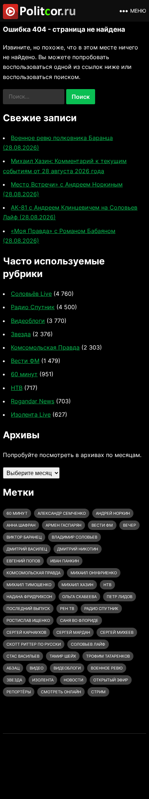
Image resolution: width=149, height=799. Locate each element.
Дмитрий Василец (27, 549)
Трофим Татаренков (108, 656)
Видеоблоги (28, 320)
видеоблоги (67, 668)
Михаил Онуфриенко (94, 572)
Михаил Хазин (77, 584)
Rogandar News (32, 401)
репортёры (19, 691)
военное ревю (107, 668)
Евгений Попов (23, 560)
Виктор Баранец (24, 537)
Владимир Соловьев (74, 537)
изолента (43, 679)
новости (73, 679)
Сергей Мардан (73, 632)
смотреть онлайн (61, 691)
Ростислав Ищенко (28, 620)
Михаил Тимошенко (29, 584)
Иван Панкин (64, 560)
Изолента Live (31, 414)
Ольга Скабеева (79, 596)
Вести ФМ (25, 360)
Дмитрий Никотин (77, 549)
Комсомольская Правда (45, 347)
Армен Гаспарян (63, 525)
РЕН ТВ (67, 608)
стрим (98, 691)
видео (36, 668)
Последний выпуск (28, 608)
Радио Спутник (33, 307)
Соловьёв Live (31, 293)
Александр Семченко (62, 513)
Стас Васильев (23, 656)
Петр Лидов (119, 596)
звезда (14, 679)
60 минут (24, 374)
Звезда (21, 334)
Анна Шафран (21, 525)
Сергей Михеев (116, 632)
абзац (13, 668)
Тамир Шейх (63, 656)
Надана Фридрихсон (29, 596)
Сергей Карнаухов (26, 632)
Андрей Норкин (113, 513)
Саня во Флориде (79, 620)
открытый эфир (110, 679)
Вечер (129, 525)
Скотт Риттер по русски (34, 644)
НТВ (16, 387)
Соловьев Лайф (88, 644)
